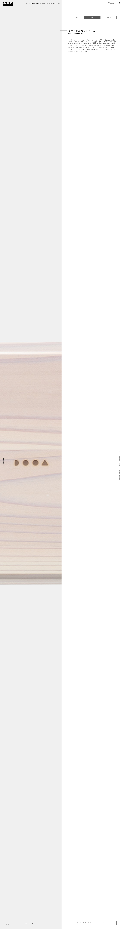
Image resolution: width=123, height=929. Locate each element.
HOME (27, 3)
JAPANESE (112, 3)
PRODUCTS (33, 3)
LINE (119, 464)
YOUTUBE (119, 477)
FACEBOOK (119, 458)
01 (26, 923)
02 (29, 923)
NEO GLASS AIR (41, 3)
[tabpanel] (92, 36)
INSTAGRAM (119, 471)
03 (32, 923)
